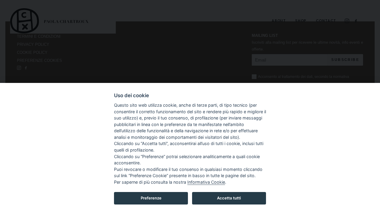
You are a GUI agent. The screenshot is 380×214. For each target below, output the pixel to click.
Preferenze (151, 198)
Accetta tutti (229, 198)
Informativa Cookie (206, 182)
